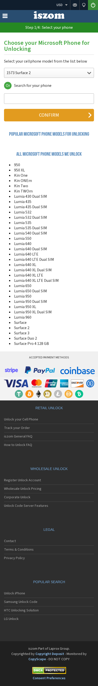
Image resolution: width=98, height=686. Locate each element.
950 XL (19, 170)
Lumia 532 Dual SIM (30, 217)
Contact (10, 541)
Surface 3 (21, 333)
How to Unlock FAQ (18, 444)
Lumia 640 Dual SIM (30, 249)
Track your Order (17, 427)
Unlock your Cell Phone (21, 419)
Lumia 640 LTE (26, 254)
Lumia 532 (22, 212)
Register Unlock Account (22, 480)
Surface (20, 322)
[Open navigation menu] (5, 17)
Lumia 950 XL (25, 307)
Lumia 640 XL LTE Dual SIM (36, 280)
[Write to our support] (74, 5)
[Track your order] (83, 5)
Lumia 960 (22, 317)
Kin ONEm (23, 180)
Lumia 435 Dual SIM (30, 207)
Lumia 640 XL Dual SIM (33, 270)
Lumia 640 (22, 244)
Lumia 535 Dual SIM (30, 228)
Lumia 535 (22, 222)
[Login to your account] (93, 5)
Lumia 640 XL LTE (28, 275)
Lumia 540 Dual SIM (30, 233)
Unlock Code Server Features (26, 505)
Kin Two (21, 186)
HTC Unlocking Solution (21, 610)
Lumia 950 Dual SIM (30, 301)
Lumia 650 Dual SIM (30, 291)
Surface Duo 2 (25, 338)
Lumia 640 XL (25, 265)
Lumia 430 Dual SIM (30, 196)
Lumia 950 (22, 296)
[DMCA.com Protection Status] (49, 671)
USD (60, 5)
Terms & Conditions (19, 549)
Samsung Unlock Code (20, 601)
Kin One (21, 175)
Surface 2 (21, 328)
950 (17, 165)
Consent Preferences (49, 678)
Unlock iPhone (14, 593)
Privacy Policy (14, 558)
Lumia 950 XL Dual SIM (33, 312)
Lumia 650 (22, 286)
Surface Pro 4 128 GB (31, 343)
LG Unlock (11, 618)
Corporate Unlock (17, 497)
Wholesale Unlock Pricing (22, 488)
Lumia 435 (22, 201)
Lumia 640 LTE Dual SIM (34, 259)
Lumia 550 (22, 238)
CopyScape (37, 659)
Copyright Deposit (49, 653)
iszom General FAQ (18, 436)
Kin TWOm (23, 191)
